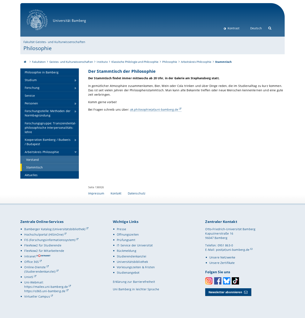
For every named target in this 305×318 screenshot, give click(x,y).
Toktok (235, 281)
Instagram (208, 281)
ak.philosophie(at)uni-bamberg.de (154, 109)
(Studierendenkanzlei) (39, 271)
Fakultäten (38, 62)
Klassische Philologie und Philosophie (134, 62)
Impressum (96, 193)
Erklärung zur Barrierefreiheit (134, 282)
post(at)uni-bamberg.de (233, 250)
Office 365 (31, 262)
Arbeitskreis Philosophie (196, 62)
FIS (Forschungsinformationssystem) (49, 240)
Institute (102, 62)
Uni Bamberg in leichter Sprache (136, 289)
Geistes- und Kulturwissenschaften (71, 62)
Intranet (30, 256)
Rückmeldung (126, 251)
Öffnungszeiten (128, 234)
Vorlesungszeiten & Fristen (136, 267)
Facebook (217, 281)
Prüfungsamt (126, 240)
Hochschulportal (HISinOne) (43, 234)
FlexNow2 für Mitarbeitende (44, 251)
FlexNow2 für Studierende (42, 245)
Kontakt (116, 193)
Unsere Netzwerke (222, 257)
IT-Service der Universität (135, 245)
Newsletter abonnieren (225, 292)
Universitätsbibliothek (132, 262)
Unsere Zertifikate (222, 263)
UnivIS (28, 277)
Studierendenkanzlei (131, 256)
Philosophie (37, 48)
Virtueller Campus (37, 296)
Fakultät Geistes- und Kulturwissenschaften (54, 42)
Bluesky (226, 281)
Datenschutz (137, 193)
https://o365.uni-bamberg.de (44, 291)
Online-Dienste (35, 267)
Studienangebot (128, 273)
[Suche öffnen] (270, 27)
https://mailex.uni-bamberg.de (46, 287)
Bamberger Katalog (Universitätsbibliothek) (54, 229)
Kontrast (233, 28)
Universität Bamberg (41, 32)
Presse (121, 229)
